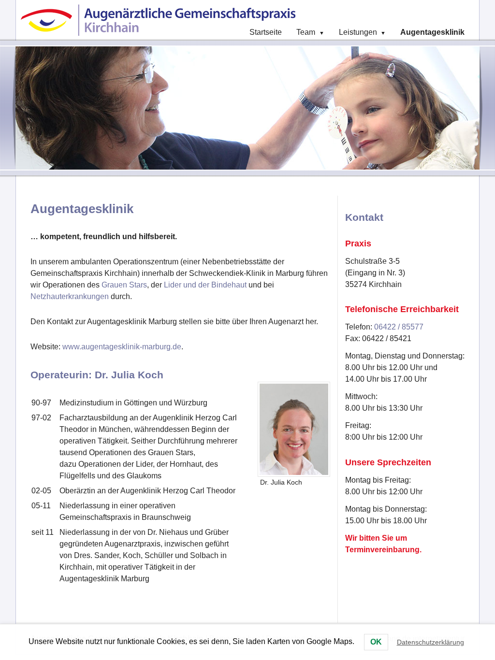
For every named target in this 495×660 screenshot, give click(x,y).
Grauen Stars (124, 285)
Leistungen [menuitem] (362, 32)
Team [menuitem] (310, 32)
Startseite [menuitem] (265, 32)
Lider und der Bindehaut (205, 285)
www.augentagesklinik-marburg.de (121, 347)
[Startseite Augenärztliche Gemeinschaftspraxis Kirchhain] (160, 20)
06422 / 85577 (398, 327)
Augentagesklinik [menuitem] (432, 32)
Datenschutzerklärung (430, 642)
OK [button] (376, 642)
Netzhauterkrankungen (69, 296)
